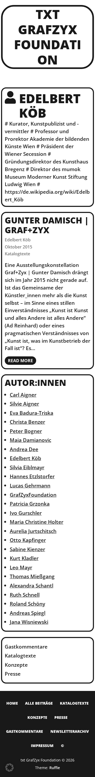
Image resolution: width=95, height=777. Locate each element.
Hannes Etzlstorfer (32, 476)
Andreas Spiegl (27, 612)
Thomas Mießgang (32, 576)
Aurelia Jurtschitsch (33, 531)
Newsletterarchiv (69, 731)
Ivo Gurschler (26, 512)
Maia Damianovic (30, 440)
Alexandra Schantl (31, 585)
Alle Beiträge (39, 703)
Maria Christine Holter (36, 521)
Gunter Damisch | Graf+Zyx (47, 225)
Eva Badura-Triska (31, 412)
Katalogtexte (17, 254)
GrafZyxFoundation (33, 494)
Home (12, 703)
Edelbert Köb (18, 240)
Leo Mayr (21, 567)
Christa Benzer (27, 421)
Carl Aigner (23, 394)
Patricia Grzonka (30, 503)
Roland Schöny (27, 603)
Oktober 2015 (18, 247)
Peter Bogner (26, 431)
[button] (9, 767)
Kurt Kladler (24, 558)
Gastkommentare (26, 646)
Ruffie (54, 767)
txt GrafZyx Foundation (47, 37)
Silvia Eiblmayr (27, 467)
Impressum (42, 745)
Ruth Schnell (25, 594)
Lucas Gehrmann (30, 485)
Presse (13, 673)
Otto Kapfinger (28, 540)
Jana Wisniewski (29, 621)
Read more (20, 360)
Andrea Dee (24, 449)
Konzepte (16, 664)
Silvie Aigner (24, 403)
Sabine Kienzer (27, 549)
